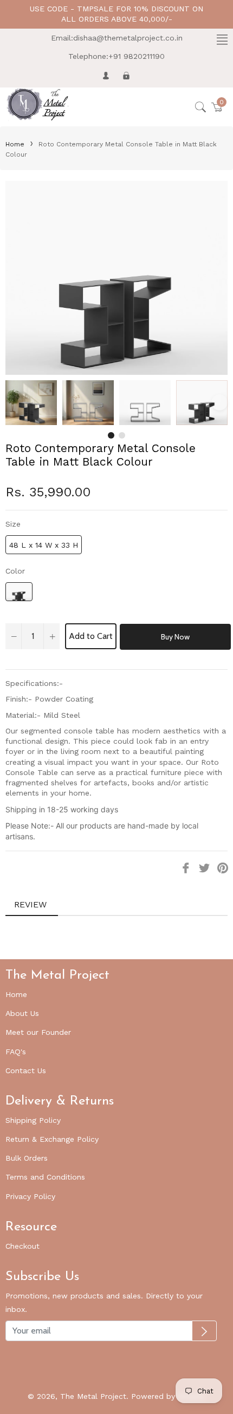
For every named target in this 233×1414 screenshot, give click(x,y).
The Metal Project (93, 1396)
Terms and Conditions (45, 1177)
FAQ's (15, 1051)
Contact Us (25, 1070)
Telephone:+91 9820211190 (116, 56)
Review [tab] (31, 904)
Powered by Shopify (168, 1396)
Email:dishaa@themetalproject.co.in (117, 37)
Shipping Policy (33, 1120)
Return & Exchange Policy (52, 1139)
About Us (22, 1013)
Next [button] (219, 402)
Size (13, 524)
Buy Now (175, 637)
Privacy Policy (30, 1196)
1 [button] (111, 435)
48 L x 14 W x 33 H (43, 545)
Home (14, 144)
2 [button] (122, 435)
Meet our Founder (38, 1032)
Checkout (22, 1246)
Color (15, 571)
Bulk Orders (26, 1158)
